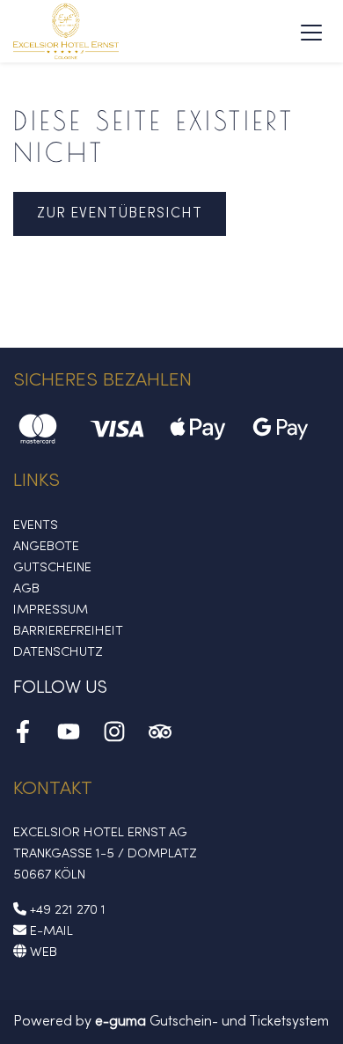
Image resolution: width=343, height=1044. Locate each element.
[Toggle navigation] (311, 31)
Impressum (50, 610)
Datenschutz (58, 652)
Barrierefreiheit (68, 631)
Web (41, 952)
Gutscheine (52, 568)
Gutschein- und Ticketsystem (212, 1022)
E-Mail (49, 931)
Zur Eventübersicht (119, 214)
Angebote (46, 546)
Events (35, 525)
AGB (26, 589)
